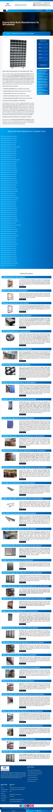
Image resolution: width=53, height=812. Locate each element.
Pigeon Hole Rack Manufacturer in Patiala (8, 163)
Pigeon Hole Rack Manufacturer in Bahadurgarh (9, 235)
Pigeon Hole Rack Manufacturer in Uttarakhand (9, 220)
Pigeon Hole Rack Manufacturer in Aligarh (8, 184)
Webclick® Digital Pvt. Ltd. (39, 807)
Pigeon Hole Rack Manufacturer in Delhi (8, 265)
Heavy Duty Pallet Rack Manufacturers (35, 773)
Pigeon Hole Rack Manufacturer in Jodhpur (9, 201)
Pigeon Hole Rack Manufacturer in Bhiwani (9, 233)
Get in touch (23, 286)
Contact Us (3, 798)
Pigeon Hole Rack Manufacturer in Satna (8, 157)
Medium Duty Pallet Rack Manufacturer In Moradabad (43, 85)
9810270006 (12, 796)
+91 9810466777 (18, 794)
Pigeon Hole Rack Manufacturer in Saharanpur (9, 191)
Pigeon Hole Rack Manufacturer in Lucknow (9, 180)
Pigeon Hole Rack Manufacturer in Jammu (8, 222)
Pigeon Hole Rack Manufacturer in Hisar (8, 227)
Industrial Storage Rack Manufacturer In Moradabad (43, 79)
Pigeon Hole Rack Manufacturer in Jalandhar (9, 172)
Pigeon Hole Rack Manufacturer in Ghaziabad (9, 189)
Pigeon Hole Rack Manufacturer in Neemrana (9, 199)
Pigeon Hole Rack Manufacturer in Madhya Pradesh (10, 159)
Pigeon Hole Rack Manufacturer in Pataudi (8, 239)
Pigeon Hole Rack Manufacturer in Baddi (8, 144)
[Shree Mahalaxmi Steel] (8, 4)
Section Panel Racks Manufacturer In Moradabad (43, 90)
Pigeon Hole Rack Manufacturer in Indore (8, 155)
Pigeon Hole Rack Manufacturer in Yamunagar (9, 231)
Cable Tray (25, 5)
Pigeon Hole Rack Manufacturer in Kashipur (9, 216)
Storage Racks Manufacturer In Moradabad (43, 76)
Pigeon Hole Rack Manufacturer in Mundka (9, 136)
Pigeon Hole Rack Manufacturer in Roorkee (9, 212)
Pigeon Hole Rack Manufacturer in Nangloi (8, 138)
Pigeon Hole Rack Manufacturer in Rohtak (8, 237)
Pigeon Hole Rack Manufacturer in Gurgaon (9, 258)
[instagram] (33, 806)
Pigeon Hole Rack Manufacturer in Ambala (8, 252)
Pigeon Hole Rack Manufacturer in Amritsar (9, 168)
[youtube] (30, 806)
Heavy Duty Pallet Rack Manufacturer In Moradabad (43, 82)
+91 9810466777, (38, 2)
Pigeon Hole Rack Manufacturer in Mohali (8, 165)
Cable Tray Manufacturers (32, 777)
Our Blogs (3, 800)
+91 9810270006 (46, 2)
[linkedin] (28, 806)
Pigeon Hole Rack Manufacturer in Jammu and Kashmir (11, 225)
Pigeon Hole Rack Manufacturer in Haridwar (9, 214)
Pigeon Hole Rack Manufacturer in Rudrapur (9, 210)
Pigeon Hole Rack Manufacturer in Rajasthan (9, 208)
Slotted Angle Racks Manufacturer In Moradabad (43, 73)
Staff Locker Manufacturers (33, 779)
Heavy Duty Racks (23, 4)
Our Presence (3, 791)
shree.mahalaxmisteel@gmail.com (42, 5)
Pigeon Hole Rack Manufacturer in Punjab (8, 174)
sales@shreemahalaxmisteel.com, (42, 4)
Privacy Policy (4, 797)
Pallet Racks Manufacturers (33, 775)
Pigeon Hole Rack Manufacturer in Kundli (8, 254)
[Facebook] (21, 806)
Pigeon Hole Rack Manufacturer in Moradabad (9, 182)
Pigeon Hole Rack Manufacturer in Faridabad (9, 244)
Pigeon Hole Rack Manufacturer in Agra (8, 193)
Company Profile (4, 789)
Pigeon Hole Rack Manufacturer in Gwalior (8, 151)
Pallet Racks (17, 4)
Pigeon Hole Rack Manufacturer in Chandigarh (9, 263)
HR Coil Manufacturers (32, 781)
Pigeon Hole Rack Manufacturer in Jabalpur (9, 149)
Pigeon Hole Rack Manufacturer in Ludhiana (9, 170)
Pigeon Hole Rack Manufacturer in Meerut (8, 176)
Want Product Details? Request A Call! (21, 0)
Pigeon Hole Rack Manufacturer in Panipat (8, 250)
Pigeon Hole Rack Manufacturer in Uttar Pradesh (10, 197)
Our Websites (3, 795)
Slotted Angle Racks (18, 5)
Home (8, 33)
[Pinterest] (25, 806)
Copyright (3, 807)
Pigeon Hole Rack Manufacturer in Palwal (8, 246)
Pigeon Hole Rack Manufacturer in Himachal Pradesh (10, 146)
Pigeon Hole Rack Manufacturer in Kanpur (8, 178)
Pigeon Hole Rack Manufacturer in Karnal (8, 248)
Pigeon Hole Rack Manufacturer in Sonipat (8, 256)
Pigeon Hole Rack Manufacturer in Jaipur (8, 206)
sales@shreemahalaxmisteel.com (17, 799)
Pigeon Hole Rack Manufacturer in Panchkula (9, 229)
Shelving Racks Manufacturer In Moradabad (43, 93)
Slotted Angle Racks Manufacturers (34, 770)
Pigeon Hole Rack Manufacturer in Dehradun (9, 218)
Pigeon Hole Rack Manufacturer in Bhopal (8, 153)
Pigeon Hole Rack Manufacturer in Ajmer (8, 203)
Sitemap (2, 793)
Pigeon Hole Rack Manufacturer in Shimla (8, 142)
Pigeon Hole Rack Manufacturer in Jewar (8, 187)
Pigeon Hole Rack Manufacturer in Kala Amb (9, 140)
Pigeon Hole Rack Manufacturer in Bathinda (9, 161)
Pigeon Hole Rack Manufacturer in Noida (8, 195)
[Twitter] (23, 806)
